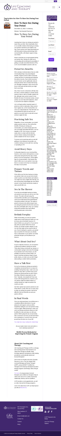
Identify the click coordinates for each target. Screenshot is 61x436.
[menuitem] (54, 7)
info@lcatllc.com (25, 416)
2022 (48, 186)
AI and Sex (50, 110)
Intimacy (30, 28)
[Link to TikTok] (49, 411)
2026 (48, 181)
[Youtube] (46, 411)
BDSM (48, 114)
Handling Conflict (51, 139)
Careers (19, 421)
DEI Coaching (50, 127)
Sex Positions (50, 161)
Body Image (50, 116)
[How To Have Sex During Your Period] (7, 25)
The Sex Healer (51, 166)
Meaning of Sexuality (50, 87)
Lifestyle (49, 153)
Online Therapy (51, 156)
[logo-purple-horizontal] (17, 7)
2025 (48, 182)
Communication (51, 119)
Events (48, 132)
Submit (51, 59)
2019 (48, 191)
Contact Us (20, 418)
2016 (48, 195)
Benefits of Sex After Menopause (52, 92)
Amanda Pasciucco (27, 31)
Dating (48, 126)
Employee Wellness (49, 129)
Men (48, 154)
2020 (48, 189)
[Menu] (53, 7)
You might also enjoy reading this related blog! (26, 322)
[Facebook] (52, 411)
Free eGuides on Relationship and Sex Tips (51, 135)
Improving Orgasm (52, 143)
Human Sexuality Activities (51, 74)
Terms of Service (37, 433)
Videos (48, 170)
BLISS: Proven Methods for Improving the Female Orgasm (26, 333)
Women (16, 31)
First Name (51, 38)
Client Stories (50, 117)
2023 (48, 185)
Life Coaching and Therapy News (51, 151)
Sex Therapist (50, 163)
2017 (48, 193)
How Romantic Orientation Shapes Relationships (51, 80)
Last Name (51, 45)
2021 (48, 188)
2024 (48, 183)
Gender (49, 137)
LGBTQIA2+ (50, 149)
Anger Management (52, 112)
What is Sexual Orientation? (50, 98)
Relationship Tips (51, 159)
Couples (49, 122)
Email (50, 51)
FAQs (18, 424)
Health (48, 141)
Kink (48, 147)
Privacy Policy (30, 433)
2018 (48, 192)
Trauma (49, 169)
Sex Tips (49, 164)
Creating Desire (51, 123)
